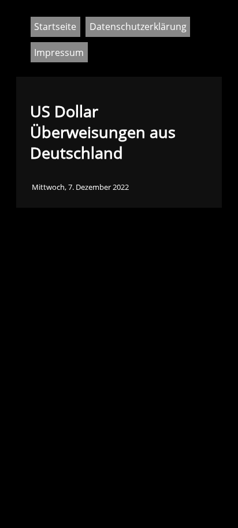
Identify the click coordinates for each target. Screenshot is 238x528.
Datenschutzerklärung (138, 26)
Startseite (55, 26)
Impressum (59, 52)
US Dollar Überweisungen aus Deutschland (103, 132)
